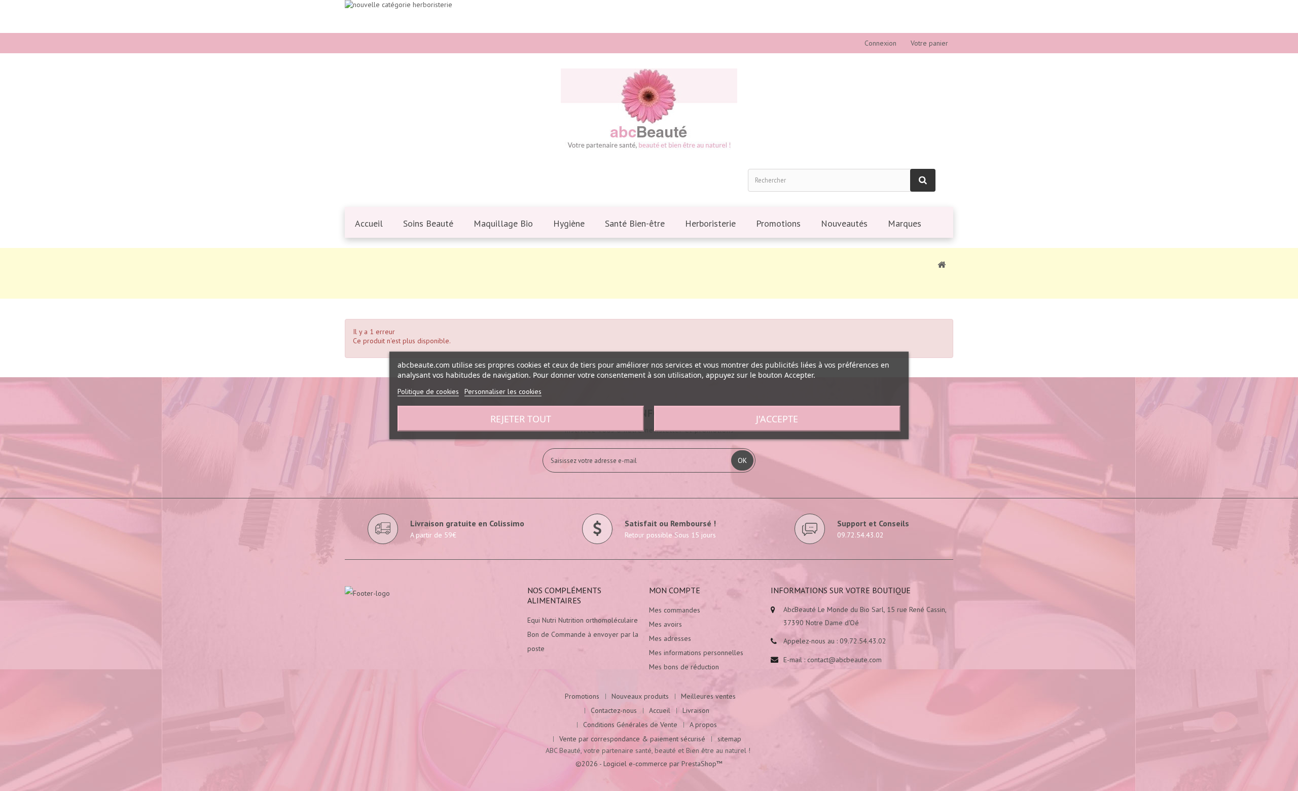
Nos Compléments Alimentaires (564, 595)
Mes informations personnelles (696, 652)
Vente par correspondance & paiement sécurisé (632, 738)
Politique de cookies (428, 391)
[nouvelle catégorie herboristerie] (649, 16)
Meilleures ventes (708, 696)
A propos (703, 724)
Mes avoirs (665, 624)
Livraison (695, 710)
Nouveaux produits (640, 696)
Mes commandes (674, 610)
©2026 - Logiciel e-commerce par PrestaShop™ (649, 763)
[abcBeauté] (649, 110)
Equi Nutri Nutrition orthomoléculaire (582, 620)
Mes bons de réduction (684, 666)
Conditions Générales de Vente (630, 724)
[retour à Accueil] (942, 264)
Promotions (582, 696)
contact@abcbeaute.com (844, 659)
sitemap (729, 738)
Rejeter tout (520, 419)
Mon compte (674, 590)
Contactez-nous (614, 710)
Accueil (659, 710)
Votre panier (929, 43)
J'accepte (777, 419)
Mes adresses (670, 638)
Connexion (880, 43)
